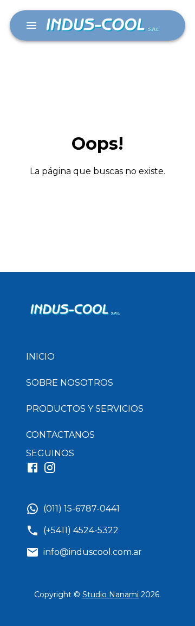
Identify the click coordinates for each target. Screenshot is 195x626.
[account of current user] (31, 25)
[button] (89, 357)
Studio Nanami (110, 594)
